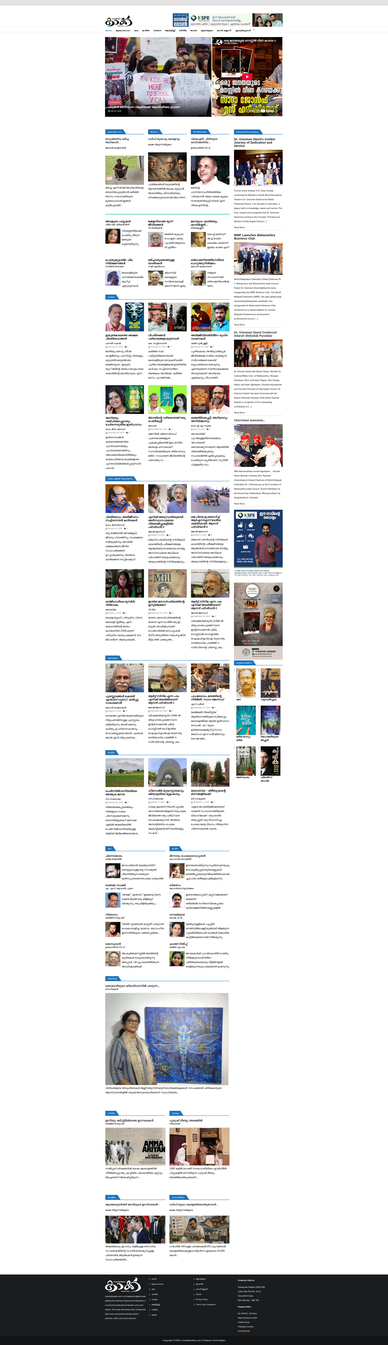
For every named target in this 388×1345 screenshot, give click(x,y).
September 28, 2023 (159, 613)
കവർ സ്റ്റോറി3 (115, 102)
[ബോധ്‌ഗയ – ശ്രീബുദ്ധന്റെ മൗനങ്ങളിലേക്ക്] (210, 772)
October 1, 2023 (199, 535)
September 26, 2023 (201, 616)
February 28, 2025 (115, 802)
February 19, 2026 (115, 347)
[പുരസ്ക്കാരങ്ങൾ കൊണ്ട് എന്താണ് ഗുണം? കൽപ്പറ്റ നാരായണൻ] (124, 678)
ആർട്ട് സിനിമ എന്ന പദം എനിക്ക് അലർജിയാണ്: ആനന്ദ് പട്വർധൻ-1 (206, 605)
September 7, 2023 (201, 802)
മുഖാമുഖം (207, 31)
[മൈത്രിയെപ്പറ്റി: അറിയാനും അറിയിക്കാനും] (210, 399)
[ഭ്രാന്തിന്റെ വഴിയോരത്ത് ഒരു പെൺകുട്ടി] (167, 399)
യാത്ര (193, 31)
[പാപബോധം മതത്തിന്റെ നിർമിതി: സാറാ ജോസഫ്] (210, 678)
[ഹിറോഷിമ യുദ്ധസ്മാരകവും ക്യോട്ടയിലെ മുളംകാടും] (167, 772)
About (198, 1294)
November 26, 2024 (159, 429)
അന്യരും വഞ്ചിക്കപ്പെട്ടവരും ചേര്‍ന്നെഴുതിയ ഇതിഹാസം (123, 421)
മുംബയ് (199, 1284)
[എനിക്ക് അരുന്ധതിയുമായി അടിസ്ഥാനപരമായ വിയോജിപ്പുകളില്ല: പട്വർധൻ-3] (167, 498)
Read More (239, 227)
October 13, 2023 (158, 535)
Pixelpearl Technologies (214, 1340)
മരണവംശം (242, 777)
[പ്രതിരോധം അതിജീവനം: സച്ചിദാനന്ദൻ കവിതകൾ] (124, 498)
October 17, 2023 (158, 802)
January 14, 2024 (115, 528)
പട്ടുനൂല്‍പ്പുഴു (268, 699)
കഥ (136, 31)
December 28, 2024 (116, 433)
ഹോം (108, 31)
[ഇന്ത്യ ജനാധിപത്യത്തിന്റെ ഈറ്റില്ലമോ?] (167, 583)
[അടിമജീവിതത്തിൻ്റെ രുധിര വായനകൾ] (210, 317)
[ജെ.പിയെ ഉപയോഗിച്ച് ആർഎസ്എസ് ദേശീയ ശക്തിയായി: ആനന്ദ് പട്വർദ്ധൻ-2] (210, 498)
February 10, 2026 (200, 347)
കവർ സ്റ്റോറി (224, 31)
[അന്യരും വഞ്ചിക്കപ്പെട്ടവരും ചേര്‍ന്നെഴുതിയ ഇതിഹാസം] (124, 399)
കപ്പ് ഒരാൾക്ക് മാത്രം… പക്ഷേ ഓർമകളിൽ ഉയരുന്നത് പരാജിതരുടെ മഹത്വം (157, 106)
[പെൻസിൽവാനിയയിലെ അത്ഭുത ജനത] (124, 772)
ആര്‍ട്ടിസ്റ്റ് (170, 31)
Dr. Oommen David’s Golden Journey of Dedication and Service (254, 143)
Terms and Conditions (206, 1305)
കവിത (146, 31)
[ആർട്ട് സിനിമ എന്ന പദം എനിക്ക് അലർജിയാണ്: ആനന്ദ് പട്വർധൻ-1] (210, 583)
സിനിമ (183, 31)
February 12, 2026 (158, 347)
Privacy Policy (202, 1300)
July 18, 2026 (115, 111)
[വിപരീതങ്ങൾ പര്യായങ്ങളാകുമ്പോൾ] (167, 317)
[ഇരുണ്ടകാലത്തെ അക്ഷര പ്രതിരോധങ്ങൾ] (124, 317)
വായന (157, 31)
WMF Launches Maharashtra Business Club (254, 236)
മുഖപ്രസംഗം (123, 31)
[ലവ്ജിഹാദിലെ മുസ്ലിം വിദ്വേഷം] (124, 583)
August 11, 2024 (114, 711)
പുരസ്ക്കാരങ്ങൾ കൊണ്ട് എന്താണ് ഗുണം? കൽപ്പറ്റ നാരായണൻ (122, 699)
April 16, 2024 (199, 429)
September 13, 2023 (201, 708)
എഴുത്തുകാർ (243, 31)
